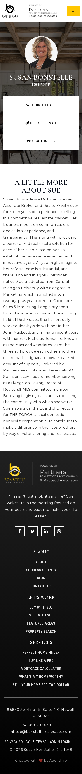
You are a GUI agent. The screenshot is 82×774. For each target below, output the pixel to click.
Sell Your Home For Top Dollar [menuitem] (41, 684)
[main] (41, 225)
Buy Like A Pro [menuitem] (41, 660)
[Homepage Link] (29, 11)
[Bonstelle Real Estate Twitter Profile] (33, 531)
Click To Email (43, 123)
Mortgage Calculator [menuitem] (41, 668)
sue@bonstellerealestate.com (43, 732)
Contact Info (40, 141)
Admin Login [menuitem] (60, 742)
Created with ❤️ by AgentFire (41, 760)
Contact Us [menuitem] (41, 586)
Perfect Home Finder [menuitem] (41, 652)
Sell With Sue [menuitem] (41, 615)
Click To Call (43, 105)
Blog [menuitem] (41, 578)
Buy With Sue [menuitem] (41, 607)
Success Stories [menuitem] (41, 570)
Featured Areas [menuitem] (41, 623)
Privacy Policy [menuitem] (17, 742)
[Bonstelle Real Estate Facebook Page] (20, 531)
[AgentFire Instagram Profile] (59, 531)
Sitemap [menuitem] (40, 742)
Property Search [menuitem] (41, 631)
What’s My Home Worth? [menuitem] (41, 676)
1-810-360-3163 (40, 725)
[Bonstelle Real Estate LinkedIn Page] (46, 531)
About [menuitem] (41, 562)
